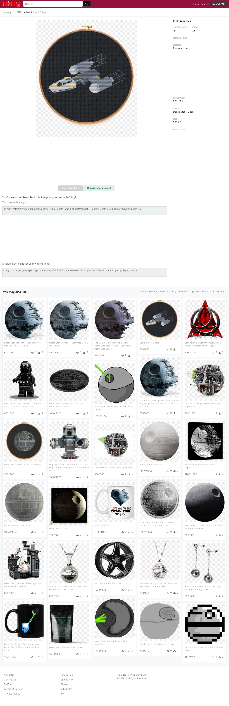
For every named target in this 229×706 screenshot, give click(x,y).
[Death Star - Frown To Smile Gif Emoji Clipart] (205, 624)
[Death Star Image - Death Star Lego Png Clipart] (205, 380)
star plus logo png (189, 291)
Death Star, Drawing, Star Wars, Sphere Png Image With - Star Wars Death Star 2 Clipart (159, 403)
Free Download (70, 188)
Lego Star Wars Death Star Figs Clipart (113, 467)
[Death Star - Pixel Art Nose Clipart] (160, 620)
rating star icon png (213, 291)
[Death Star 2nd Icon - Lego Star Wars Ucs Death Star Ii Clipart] (24, 319)
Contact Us (10, 679)
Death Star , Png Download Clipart (66, 647)
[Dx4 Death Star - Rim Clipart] (114, 560)
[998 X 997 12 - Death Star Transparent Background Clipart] (205, 502)
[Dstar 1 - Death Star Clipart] (24, 502)
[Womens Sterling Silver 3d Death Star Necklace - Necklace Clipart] (160, 560)
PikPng (7, 12)
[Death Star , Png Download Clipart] (69, 624)
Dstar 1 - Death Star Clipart (17, 525)
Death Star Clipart (103, 525)
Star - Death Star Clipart (152, 464)
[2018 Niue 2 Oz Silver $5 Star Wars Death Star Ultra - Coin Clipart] (160, 499)
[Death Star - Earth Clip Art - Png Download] (114, 617)
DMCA (7, 684)
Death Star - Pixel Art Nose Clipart (157, 644)
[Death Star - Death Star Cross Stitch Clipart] (24, 441)
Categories (66, 674)
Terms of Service (13, 688)
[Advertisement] (86, 162)
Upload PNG (218, 3)
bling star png (168, 291)
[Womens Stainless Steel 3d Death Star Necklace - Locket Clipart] (69, 563)
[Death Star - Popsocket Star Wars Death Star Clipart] (69, 380)
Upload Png (67, 679)
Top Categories (200, 3)
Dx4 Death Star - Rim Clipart (108, 583)
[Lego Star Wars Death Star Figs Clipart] (114, 444)
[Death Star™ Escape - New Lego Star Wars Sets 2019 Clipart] (24, 560)
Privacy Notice (12, 693)
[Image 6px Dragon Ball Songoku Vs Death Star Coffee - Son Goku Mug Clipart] (24, 620)
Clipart (64, 684)
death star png (149, 291)
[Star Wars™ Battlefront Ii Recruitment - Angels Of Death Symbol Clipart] (205, 319)
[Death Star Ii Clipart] (86, 78)
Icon (62, 693)
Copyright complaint (99, 188)
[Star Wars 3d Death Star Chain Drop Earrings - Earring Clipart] (205, 563)
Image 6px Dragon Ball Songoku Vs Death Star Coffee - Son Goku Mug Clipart (22, 647)
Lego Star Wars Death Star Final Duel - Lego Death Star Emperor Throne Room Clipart (69, 467)
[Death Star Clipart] (114, 502)
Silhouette (66, 688)
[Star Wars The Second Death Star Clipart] (205, 441)
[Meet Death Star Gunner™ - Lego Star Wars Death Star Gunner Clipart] (24, 380)
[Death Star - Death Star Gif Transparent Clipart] (114, 383)
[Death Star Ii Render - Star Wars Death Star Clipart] (69, 319)
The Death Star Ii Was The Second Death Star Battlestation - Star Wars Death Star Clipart (112, 345)
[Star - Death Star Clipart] (160, 441)
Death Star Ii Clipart (149, 342)
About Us (9, 674)
